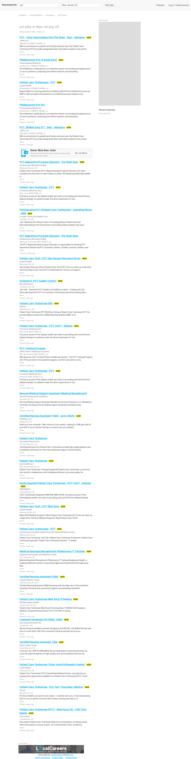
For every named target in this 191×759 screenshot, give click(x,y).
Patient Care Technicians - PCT (38, 82)
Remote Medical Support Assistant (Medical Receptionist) (53, 393)
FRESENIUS (25, 489)
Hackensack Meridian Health (33, 165)
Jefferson (24, 41)
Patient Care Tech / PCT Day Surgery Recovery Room (50, 258)
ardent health (26, 261)
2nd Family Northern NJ (30, 623)
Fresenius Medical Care (31, 190)
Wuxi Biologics (26, 284)
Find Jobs (109, 5)
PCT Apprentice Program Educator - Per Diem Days (49, 162)
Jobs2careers (56, 755)
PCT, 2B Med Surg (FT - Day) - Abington (42, 127)
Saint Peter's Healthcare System (34, 351)
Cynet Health (25, 86)
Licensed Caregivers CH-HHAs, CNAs (41, 619)
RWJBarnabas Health (29, 602)
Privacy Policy (71, 757)
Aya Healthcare (27, 464)
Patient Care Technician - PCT (37, 187)
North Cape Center (28, 645)
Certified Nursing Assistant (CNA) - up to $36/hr (47, 415)
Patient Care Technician (33, 438)
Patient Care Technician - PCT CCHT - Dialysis (46, 325)
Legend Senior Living (29, 580)
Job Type (62, 15)
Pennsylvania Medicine (30, 63)
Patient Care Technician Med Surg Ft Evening (46, 599)
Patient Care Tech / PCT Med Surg (39, 506)
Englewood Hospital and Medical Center (38, 554)
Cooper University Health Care (34, 216)
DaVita (23, 306)
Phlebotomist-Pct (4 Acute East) (38, 59)
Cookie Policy (57, 757)
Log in (171, 5)
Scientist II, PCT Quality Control (38, 280)
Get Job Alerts (81, 153)
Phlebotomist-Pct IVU (32, 104)
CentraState (25, 668)
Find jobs (160, 5)
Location (22, 15)
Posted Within (36, 15)
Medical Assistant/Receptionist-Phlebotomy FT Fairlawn (52, 551)
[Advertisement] (120, 64)
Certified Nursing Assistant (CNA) (39, 576)
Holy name (24, 716)
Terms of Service (42, 757)
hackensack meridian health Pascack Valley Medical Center (47, 532)
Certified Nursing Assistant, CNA (38, 642)
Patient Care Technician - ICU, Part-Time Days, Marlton (51, 687)
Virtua (22, 690)
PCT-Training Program (33, 348)
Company (49, 15)
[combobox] (80, 5)
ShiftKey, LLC (26, 419)
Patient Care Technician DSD (36, 303)
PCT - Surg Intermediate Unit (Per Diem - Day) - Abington (52, 37)
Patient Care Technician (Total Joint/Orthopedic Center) (52, 664)
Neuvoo (70, 755)
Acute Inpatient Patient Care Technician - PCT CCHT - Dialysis (55, 483)
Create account (182, 5)
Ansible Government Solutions (34, 396)
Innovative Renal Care (30, 441)
